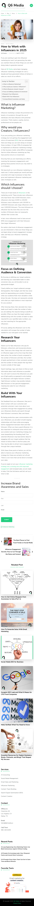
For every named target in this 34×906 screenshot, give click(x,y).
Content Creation (6, 796)
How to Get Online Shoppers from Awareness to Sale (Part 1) (13, 598)
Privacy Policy (17, 903)
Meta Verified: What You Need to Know (15, 725)
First (2, 498)
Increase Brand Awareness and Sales (14, 99)
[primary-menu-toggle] (31, 5)
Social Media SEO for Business (12, 662)
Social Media (10, 43)
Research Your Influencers (10, 94)
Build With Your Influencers (11, 96)
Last (2, 505)
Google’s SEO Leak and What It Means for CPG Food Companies (16, 693)
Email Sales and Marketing (9, 782)
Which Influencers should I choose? (13, 89)
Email (2, 510)
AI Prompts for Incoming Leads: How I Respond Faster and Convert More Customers (15, 854)
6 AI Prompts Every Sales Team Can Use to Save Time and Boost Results (15, 860)
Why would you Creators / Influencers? (14, 87)
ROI (16, 140)
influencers (22, 193)
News (2, 43)
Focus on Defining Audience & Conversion (15, 92)
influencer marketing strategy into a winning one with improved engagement (16, 466)
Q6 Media (16, 5)
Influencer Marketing (8, 527)
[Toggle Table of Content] (25, 81)
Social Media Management (9, 778)
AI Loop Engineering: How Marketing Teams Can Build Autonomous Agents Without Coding (15, 848)
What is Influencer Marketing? (12, 84)
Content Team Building (8, 789)
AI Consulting (5, 775)
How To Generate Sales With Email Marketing (14, 630)
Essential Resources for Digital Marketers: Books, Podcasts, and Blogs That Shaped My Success (16, 757)
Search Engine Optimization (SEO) (12, 793)
